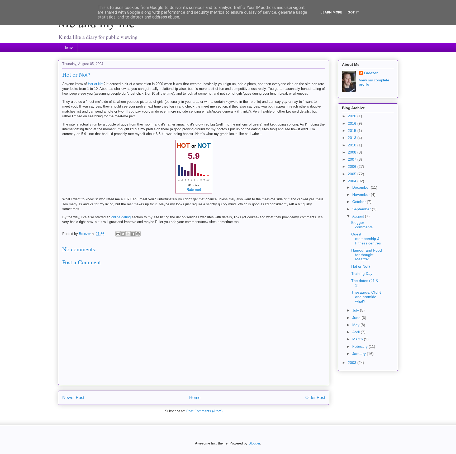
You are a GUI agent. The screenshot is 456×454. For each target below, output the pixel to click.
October (359, 202)
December (361, 187)
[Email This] (118, 234)
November (361, 194)
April (356, 332)
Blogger (254, 443)
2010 (352, 145)
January (359, 353)
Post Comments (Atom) (204, 411)
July (356, 310)
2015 (352, 130)
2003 (352, 362)
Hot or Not (95, 84)
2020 (352, 116)
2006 (352, 166)
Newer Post (73, 397)
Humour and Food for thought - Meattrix (366, 254)
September (362, 209)
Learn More (331, 12)
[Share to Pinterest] (138, 234)
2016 (352, 123)
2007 (352, 159)
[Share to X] (128, 234)
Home (68, 47)
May (356, 325)
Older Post (315, 397)
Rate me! (194, 190)
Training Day (361, 273)
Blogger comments (362, 224)
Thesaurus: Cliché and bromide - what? (366, 296)
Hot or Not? (360, 266)
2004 (352, 181)
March (358, 339)
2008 (352, 152)
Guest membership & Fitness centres (366, 238)
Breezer (371, 73)
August (358, 216)
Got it (353, 12)
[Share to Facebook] (133, 234)
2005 (352, 174)
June (357, 318)
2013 (352, 138)
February (360, 346)
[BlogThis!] (123, 234)
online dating (121, 217)
